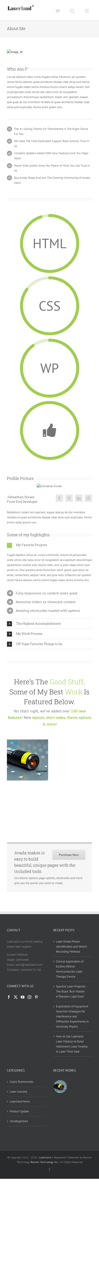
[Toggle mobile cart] (57, 11)
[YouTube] (22, 997)
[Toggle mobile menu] (87, 11)
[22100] (60, 1086)
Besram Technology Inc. (44, 1162)
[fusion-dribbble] (88, 498)
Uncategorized (19, 1121)
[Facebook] (9, 997)
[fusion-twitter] (69, 498)
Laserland (45, 1157)
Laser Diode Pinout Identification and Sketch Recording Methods (71, 947)
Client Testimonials (21, 1082)
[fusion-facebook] (59, 498)
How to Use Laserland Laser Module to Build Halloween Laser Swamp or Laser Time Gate (71, 1043)
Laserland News (20, 1101)
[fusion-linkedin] (78, 498)
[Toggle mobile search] (72, 11)
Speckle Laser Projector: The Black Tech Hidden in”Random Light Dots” (71, 991)
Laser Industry (18, 1092)
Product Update (19, 1111)
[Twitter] (15, 997)
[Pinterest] (36, 997)
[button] (49, 545)
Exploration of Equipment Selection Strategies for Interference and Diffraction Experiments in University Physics (72, 1016)
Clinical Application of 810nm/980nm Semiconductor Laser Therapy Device (69, 969)
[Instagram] (29, 997)
